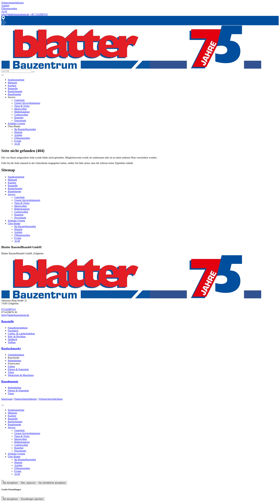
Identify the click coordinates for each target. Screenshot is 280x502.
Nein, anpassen (28, 483)
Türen (11, 372)
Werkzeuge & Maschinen (21, 375)
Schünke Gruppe (16, 123)
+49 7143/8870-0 (39, 14)
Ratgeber (18, 117)
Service (11, 194)
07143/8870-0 (8, 309)
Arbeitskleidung (16, 354)
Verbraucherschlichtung (50, 399)
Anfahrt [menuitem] (5, 5)
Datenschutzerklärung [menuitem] (12, 2)
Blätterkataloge (22, 111)
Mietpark (12, 82)
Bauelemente (14, 94)
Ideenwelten (20, 108)
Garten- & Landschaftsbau (21, 333)
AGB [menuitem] (4, 11)
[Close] (2, 405)
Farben (11, 366)
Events (17, 141)
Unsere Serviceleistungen (27, 103)
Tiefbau (12, 342)
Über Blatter (14, 223)
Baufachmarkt (15, 91)
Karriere (12, 85)
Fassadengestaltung (18, 327)
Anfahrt (18, 135)
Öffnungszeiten (22, 138)
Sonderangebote (16, 79)
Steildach (12, 339)
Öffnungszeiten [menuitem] (9, 8)
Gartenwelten (21, 114)
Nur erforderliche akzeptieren (52, 483)
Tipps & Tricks (21, 106)
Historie (18, 132)
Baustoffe (13, 88)
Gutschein (19, 100)
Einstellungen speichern (32, 499)
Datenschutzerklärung (25, 399)
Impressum (6, 399)
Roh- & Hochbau (17, 336)
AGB (17, 143)
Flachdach (13, 330)
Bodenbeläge (14, 360)
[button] (2, 75)
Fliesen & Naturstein (18, 369)
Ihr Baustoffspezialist (25, 129)
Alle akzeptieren (10, 483)
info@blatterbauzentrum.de (15, 14)
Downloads (20, 120)
